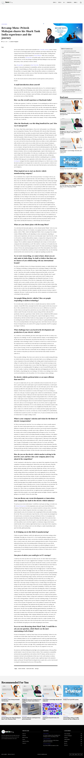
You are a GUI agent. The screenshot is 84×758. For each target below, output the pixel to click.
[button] (81, 2)
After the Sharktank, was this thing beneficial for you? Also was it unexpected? (71, 56)
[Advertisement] (42, 14)
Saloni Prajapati (14, 41)
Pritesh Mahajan (37, 55)
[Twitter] (2, 53)
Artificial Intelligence (5, 698)
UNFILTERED (4, 24)
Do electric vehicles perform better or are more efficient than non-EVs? (71, 73)
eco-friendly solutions (44, 49)
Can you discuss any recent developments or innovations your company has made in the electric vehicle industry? (71, 82)
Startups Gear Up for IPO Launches (68, 168)
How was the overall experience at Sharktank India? (70, 53)
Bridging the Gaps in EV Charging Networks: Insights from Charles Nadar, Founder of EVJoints (71, 132)
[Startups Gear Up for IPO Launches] (71, 161)
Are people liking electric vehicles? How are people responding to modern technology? (70, 67)
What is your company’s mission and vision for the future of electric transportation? (71, 75)
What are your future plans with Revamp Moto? (72, 60)
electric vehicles (21, 668)
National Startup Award (21, 506)
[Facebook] (2, 50)
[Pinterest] (2, 56)
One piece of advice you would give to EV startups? (70, 87)
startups (36, 668)
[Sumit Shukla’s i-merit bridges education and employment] (71, 143)
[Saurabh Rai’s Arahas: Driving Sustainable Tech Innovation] (71, 106)
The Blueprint (62, 166)
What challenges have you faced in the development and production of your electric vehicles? (71, 70)
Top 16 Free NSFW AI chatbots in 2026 (50, 745)
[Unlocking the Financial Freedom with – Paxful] (52, 709)
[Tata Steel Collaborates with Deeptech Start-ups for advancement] (31, 709)
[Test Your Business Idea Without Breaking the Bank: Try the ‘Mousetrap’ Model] (71, 178)
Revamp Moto (29, 57)
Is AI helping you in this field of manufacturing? (72, 85)
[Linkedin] (76, 754)
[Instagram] (73, 754)
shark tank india (30, 668)
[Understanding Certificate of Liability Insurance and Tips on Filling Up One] (73, 709)
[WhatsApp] (2, 59)
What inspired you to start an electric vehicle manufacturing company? (70, 58)
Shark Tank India (34, 65)
